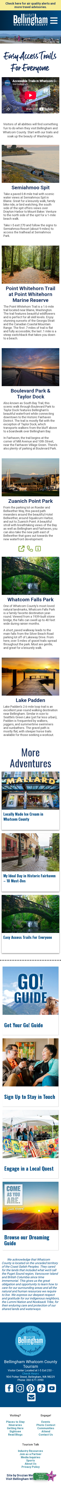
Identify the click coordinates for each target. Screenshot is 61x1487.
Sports (30, 1460)
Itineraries (15, 1425)
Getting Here (15, 1428)
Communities (45, 1428)
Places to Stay (15, 1421)
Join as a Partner (30, 1454)
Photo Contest (45, 1425)
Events (45, 1421)
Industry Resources (30, 1451)
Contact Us (46, 1434)
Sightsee (15, 1431)
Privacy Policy (31, 1467)
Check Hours (30, 1373)
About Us (30, 1463)
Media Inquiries (30, 1457)
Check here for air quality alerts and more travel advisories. (30, 5)
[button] (46, 1475)
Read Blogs (15, 1434)
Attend (46, 1431)
